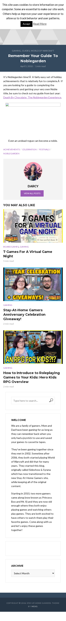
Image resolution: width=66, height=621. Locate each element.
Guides (26, 50)
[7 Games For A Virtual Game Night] (33, 226)
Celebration (29, 149)
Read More (40, 23)
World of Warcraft (42, 50)
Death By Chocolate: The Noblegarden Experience (32, 97)
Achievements (11, 149)
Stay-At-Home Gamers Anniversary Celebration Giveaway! (24, 314)
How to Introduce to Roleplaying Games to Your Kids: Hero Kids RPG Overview (31, 377)
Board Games (11, 246)
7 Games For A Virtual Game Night (27, 254)
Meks (34, 606)
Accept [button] (26, 23)
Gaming (16, 50)
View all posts (32, 193)
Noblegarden (11, 153)
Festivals (44, 149)
